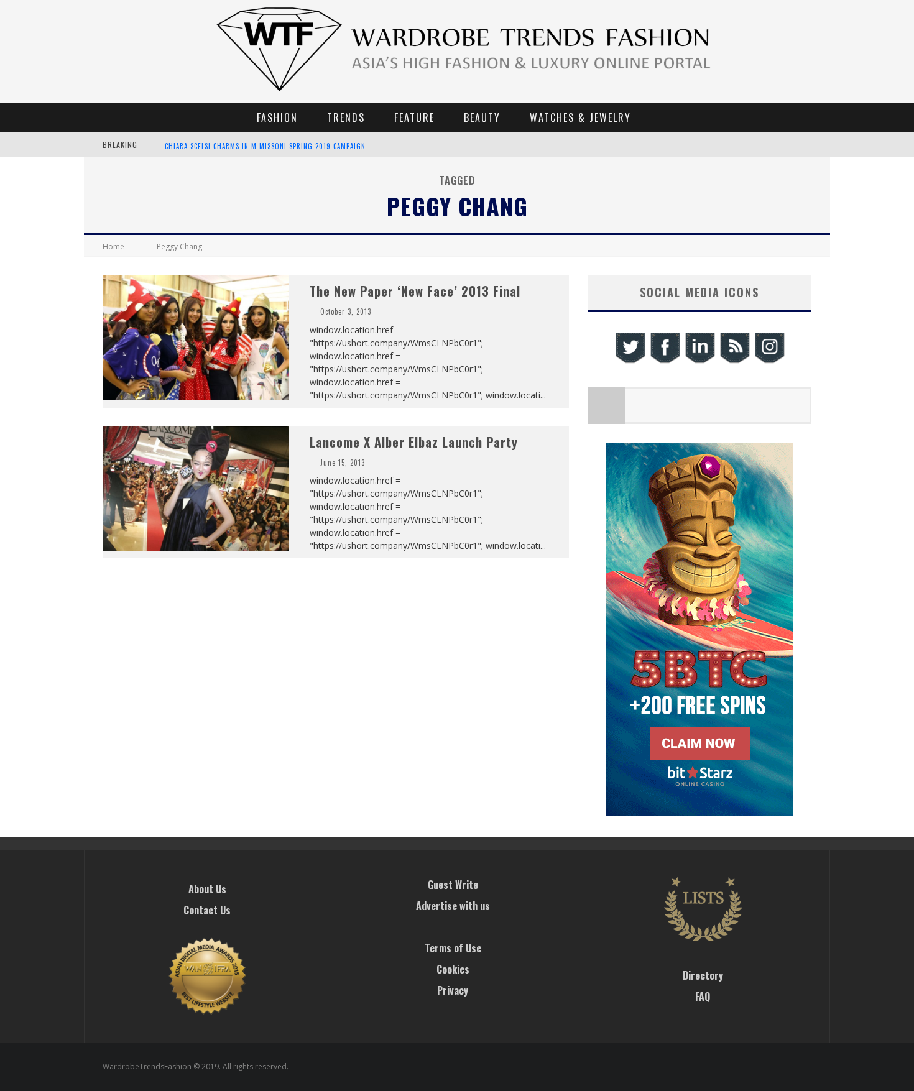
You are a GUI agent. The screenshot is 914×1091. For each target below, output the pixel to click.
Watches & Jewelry (580, 117)
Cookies (452, 969)
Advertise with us (453, 905)
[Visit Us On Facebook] (664, 361)
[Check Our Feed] (734, 361)
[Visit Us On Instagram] (769, 361)
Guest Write (453, 884)
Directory (703, 975)
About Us (207, 889)
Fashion (277, 117)
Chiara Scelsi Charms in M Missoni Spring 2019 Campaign (265, 146)
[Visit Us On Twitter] (629, 361)
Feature (414, 117)
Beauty (482, 117)
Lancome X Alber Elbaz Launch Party (414, 442)
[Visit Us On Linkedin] (699, 361)
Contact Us (207, 910)
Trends (346, 117)
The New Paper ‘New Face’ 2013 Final (415, 291)
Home (113, 246)
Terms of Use (453, 948)
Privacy (452, 990)
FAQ (702, 996)
